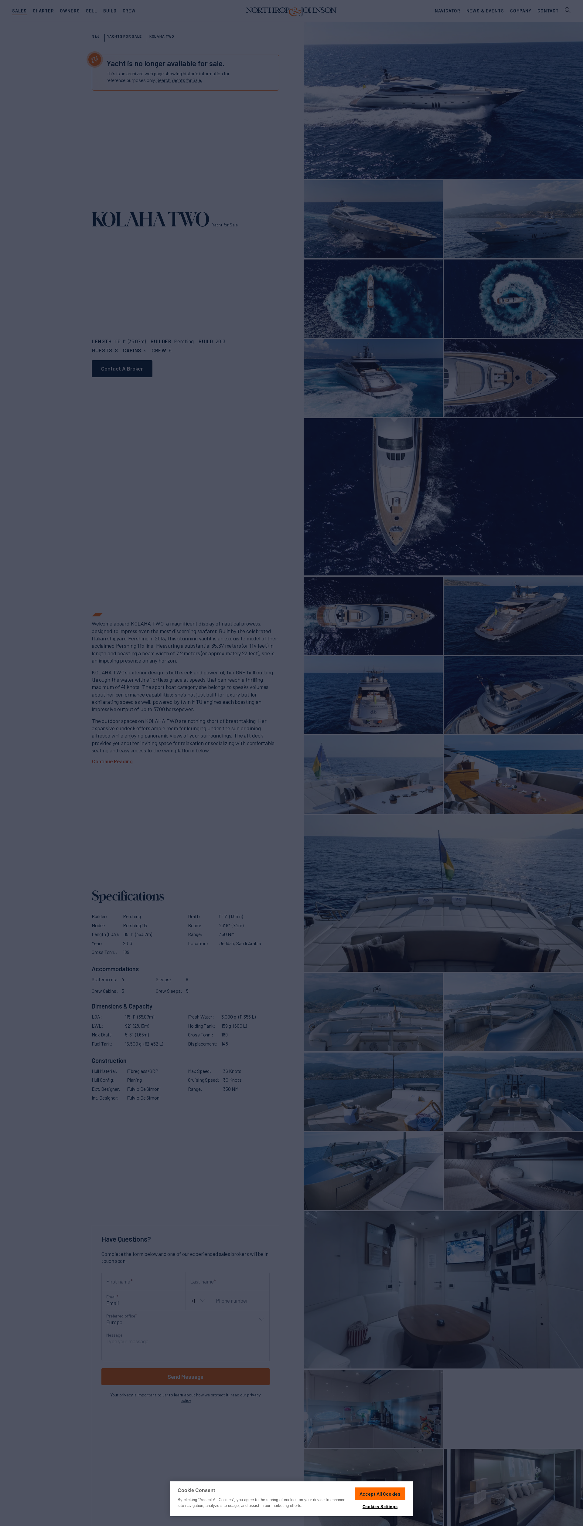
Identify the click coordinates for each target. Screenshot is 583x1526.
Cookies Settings (380, 1506)
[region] (291, 1498)
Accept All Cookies (380, 1494)
